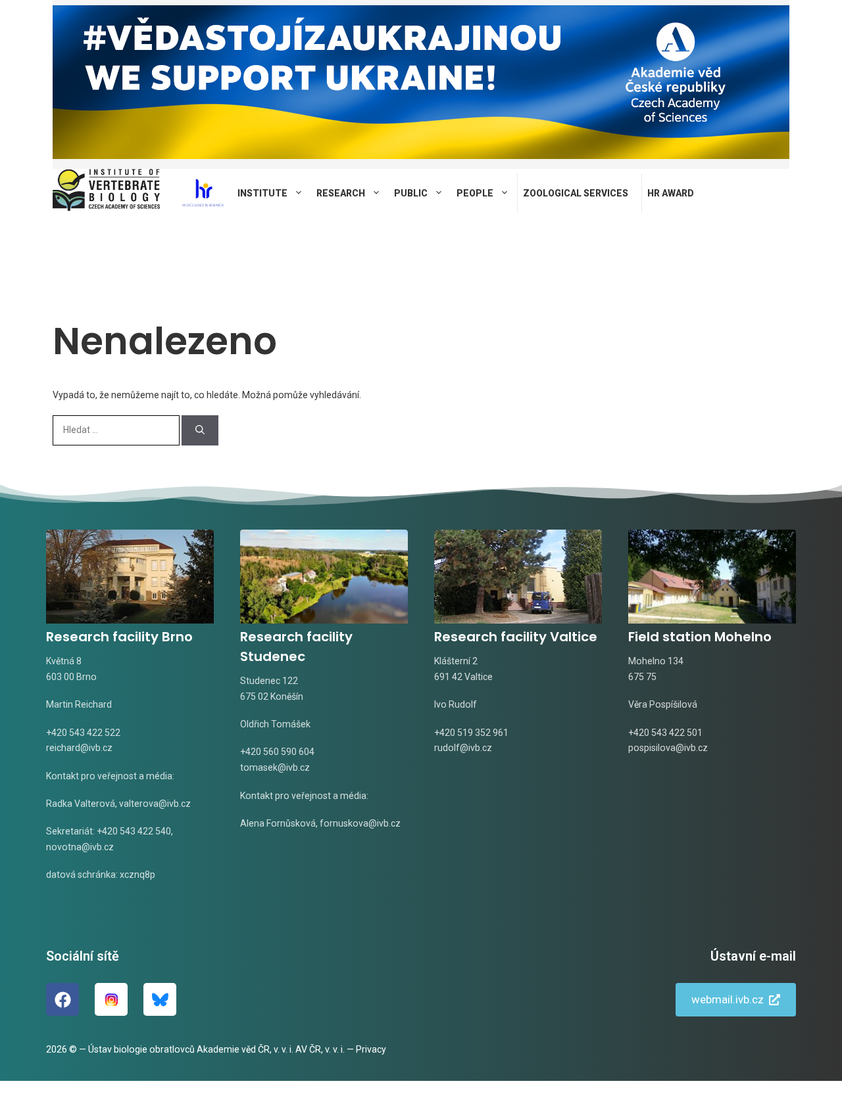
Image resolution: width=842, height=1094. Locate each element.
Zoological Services (575, 193)
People (475, 193)
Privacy (371, 1049)
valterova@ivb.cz (155, 803)
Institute (262, 193)
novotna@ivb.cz (80, 847)
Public (411, 193)
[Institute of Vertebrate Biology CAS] (106, 193)
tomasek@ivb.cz (275, 767)
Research (340, 193)
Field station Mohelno (700, 636)
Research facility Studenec (296, 646)
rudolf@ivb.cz (463, 747)
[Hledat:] (117, 429)
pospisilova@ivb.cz (668, 747)
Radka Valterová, (81, 803)
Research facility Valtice (515, 636)
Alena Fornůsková (278, 823)
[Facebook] (62, 999)
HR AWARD (670, 193)
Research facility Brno (119, 636)
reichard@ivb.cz (79, 747)
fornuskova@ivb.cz (360, 823)
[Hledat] (200, 430)
